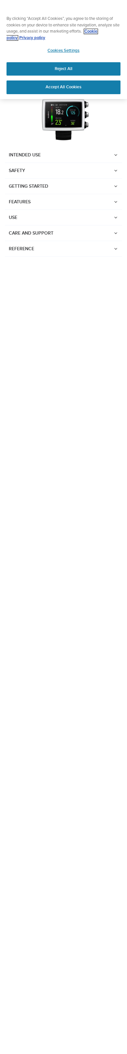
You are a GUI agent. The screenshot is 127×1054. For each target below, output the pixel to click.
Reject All (63, 68)
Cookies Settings (63, 50)
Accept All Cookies (63, 87)
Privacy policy (32, 38)
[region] (63, 49)
